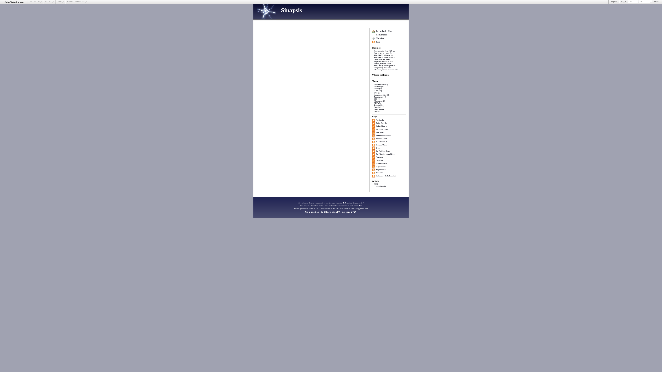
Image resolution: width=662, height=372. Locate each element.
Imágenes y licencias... (383, 68)
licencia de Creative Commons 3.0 (350, 203)
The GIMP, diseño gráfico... (385, 66)
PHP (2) (377, 103)
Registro (614, 2)
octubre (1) (381, 186)
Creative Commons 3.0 (75, 1)
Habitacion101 (382, 142)
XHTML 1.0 (34, 1)
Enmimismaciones (383, 135)
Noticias (380, 38)
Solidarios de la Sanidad (386, 176)
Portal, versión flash (382, 63)
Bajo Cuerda (381, 123)
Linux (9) (378, 89)
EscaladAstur (381, 139)
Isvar (378, 148)
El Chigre (380, 132)
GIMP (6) (378, 91)
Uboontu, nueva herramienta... (387, 70)
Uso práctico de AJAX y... (384, 51)
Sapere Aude (381, 170)
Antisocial (380, 120)
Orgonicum (380, 166)
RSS (59, 1)
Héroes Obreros (382, 145)
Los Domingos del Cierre (386, 154)
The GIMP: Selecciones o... (385, 57)
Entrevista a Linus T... (383, 53)
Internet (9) (379, 87)
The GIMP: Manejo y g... (384, 55)
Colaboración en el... (382, 59)
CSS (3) (377, 99)
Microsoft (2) (379, 101)
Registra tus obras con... (384, 61)
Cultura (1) (378, 111)
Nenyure (379, 157)
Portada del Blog (384, 31)
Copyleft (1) (379, 107)
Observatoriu (381, 163)
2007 (376, 184)
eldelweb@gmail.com (359, 209)
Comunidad (381, 34)
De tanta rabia (382, 129)
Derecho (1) (379, 109)
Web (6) (377, 93)
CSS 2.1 (48, 1)
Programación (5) (381, 95)
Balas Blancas (381, 126)
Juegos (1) (378, 105)
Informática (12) (381, 84)
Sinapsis (291, 10)
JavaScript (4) (380, 97)
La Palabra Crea (383, 151)
